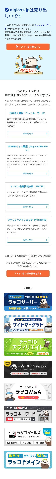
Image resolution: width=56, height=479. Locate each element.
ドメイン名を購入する (29, 47)
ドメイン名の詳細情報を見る (28, 273)
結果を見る (28, 133)
